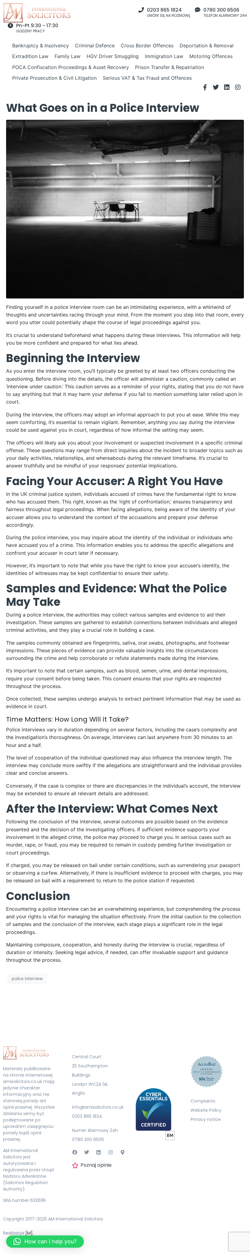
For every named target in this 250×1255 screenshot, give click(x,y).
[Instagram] (238, 87)
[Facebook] (75, 1152)
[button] (45, 1241)
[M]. (29, 1233)
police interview (27, 978)
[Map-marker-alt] (122, 1152)
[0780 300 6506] (197, 10)
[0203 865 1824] (141, 10)
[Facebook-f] (205, 87)
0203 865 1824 (164, 9)
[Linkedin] (227, 87)
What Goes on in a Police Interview (102, 108)
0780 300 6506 (221, 9)
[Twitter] (216, 87)
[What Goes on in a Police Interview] (125, 209)
